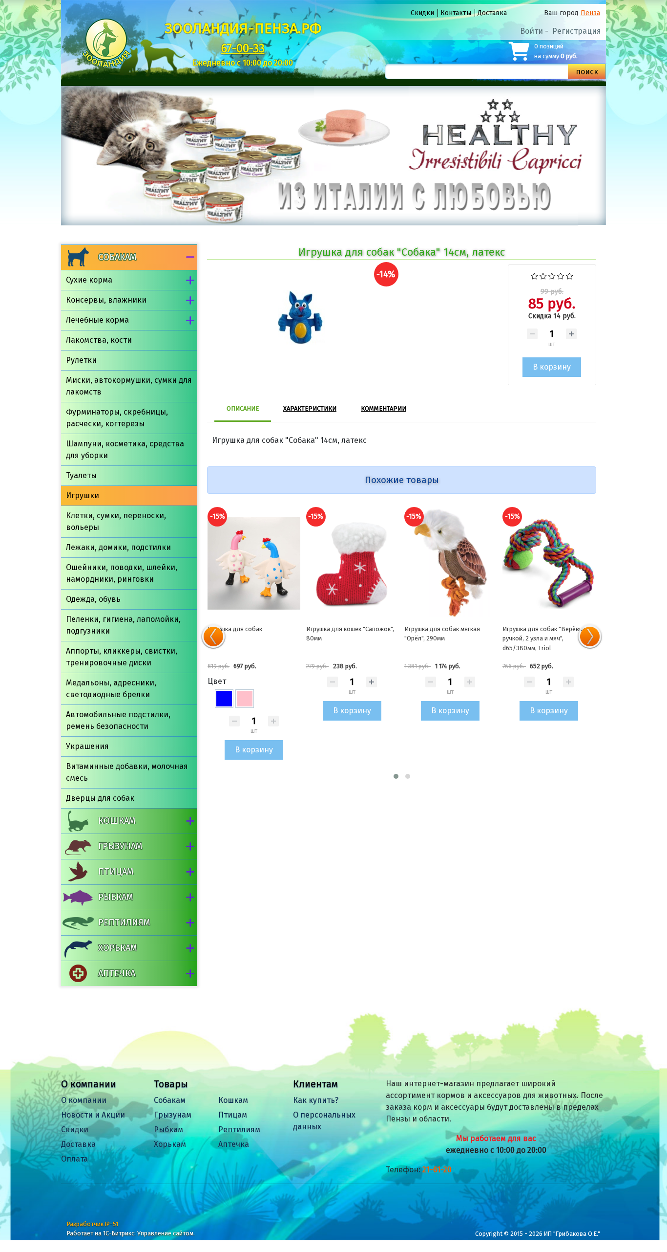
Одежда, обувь (93, 599)
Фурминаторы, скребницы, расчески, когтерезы (117, 417)
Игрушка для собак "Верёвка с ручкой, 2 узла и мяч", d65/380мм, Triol (546, 638)
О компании (83, 1100)
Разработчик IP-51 (92, 1224)
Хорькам (117, 948)
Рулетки (81, 360)
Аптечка (116, 973)
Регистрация (576, 31)
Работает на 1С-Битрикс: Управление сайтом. (131, 1233)
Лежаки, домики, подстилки (118, 547)
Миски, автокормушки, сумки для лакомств (129, 385)
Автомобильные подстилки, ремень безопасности (118, 720)
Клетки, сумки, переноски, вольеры (116, 521)
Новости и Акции (93, 1115)
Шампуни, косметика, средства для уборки (125, 449)
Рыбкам (115, 897)
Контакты (455, 13)
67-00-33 (243, 48)
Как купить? (315, 1100)
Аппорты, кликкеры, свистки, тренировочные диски (121, 656)
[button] (396, 776)
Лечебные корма (97, 320)
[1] (534, 275)
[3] (552, 275)
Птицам (115, 871)
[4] (560, 275)
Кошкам (116, 820)
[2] (543, 275)
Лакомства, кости (99, 340)
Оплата (74, 1159)
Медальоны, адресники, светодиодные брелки (111, 688)
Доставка (492, 13)
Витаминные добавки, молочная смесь (127, 772)
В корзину (254, 749)
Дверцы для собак (100, 798)
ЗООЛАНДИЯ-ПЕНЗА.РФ (243, 28)
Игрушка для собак (235, 629)
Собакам (117, 257)
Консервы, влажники (106, 300)
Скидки (422, 13)
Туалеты (81, 475)
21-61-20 (437, 1169)
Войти (531, 31)
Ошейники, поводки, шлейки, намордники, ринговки (121, 573)
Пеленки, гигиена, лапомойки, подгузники (123, 625)
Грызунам (120, 846)
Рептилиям (124, 922)
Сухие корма (89, 280)
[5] (569, 275)
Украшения (87, 746)
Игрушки (82, 495)
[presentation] (213, 636)
